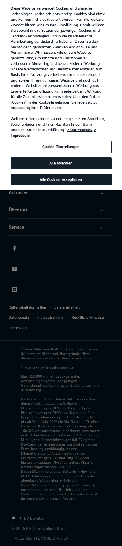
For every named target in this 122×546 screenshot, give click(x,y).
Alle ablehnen (61, 163)
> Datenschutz (80, 129)
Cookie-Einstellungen (61, 146)
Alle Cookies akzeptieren (61, 179)
